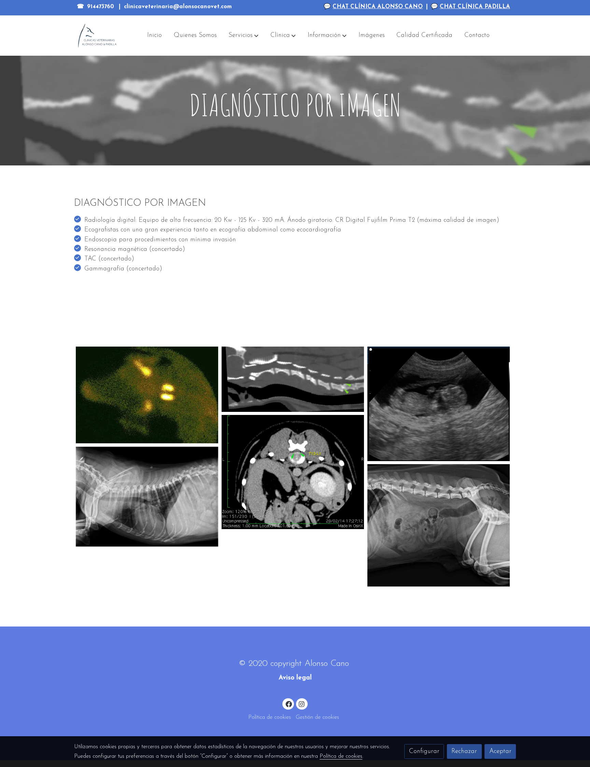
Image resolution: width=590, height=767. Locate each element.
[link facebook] (288, 703)
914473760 (100, 7)
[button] (243, 35)
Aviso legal (295, 678)
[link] (97, 35)
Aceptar (500, 751)
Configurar (424, 751)
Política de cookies (269, 717)
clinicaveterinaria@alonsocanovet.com (178, 7)
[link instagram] (302, 703)
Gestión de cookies (317, 717)
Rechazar (464, 751)
